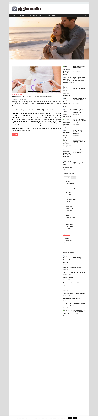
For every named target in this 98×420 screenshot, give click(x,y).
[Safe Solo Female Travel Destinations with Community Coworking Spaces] (67, 119)
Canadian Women (70, 183)
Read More (14, 134)
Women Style (69, 222)
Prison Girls (68, 194)
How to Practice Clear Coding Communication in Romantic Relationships (79, 88)
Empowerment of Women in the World (72, 298)
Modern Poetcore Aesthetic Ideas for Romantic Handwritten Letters (79, 68)
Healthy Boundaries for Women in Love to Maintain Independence (79, 132)
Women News (69, 219)
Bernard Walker (23, 99)
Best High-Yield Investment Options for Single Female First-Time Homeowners (79, 79)
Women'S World (69, 226)
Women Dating (51, 15)
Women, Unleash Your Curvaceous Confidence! (74, 293)
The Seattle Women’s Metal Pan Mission (72, 267)
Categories (67, 177)
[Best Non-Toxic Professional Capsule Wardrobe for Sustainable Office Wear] (67, 161)
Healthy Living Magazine (17, 94)
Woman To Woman (70, 212)
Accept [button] (70, 418)
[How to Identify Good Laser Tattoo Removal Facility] (67, 310)
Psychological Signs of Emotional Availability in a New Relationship (79, 111)
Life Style (41, 15)
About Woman (21, 15)
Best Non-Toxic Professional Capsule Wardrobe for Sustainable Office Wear (79, 162)
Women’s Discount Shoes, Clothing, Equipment (74, 272)
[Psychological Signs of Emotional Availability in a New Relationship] (67, 109)
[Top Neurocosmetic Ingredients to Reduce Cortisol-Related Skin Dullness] (67, 150)
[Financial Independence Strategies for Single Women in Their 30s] (67, 140)
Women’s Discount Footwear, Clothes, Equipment (74, 282)
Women (67, 215)
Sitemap (66, 242)
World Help (68, 228)
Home (14, 15)
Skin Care (68, 201)
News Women (69, 190)
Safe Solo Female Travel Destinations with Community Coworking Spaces (79, 121)
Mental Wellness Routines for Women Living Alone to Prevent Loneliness (79, 100)
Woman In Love (69, 208)
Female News (32, 15)
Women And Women (70, 217)
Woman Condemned (68, 277)
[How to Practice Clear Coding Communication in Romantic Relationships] (67, 87)
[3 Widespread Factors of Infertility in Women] (36, 79)
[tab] (67, 177)
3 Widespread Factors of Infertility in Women (32, 97)
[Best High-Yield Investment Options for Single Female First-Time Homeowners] (67, 77)
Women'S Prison (69, 224)
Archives (73, 177)
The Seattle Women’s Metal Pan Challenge (73, 287)
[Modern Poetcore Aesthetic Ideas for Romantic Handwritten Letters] (67, 66)
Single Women (69, 197)
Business (68, 181)
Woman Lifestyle (69, 210)
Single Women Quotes (71, 199)
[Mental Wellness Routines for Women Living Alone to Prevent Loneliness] (67, 98)
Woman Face (69, 206)
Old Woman (68, 192)
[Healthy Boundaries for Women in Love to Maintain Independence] (67, 130)
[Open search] (86, 15)
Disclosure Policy (68, 240)
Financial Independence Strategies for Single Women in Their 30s (79, 141)
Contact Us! (67, 238)
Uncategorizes (69, 203)
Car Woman (68, 185)
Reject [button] (75, 418)
